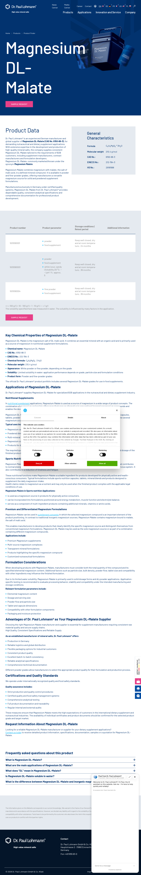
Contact (88, 6)
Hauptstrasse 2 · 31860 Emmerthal (77, 847)
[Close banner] (117, 410)
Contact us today (13, 732)
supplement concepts (48, 514)
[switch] (37, 454)
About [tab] (103, 418)
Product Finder (29, 33)
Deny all (39, 463)
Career (80, 6)
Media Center (67, 6)
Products (68, 12)
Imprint (90, 871)
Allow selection (70, 463)
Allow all (102, 463)
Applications (84, 12)
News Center (55, 6)
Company (130, 12)
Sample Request (19, 104)
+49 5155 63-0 (71, 854)
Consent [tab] (37, 418)
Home (8, 33)
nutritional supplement (19, 403)
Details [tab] (70, 418)
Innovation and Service (108, 12)
